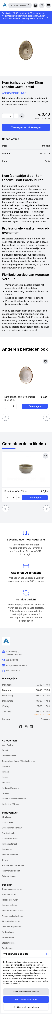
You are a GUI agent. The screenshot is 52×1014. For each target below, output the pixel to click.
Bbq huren (6, 817)
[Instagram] (26, 726)
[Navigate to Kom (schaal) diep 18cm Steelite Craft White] (26, 375)
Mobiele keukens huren (12, 910)
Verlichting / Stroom (10, 804)
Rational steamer (9, 876)
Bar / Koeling (7, 745)
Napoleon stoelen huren (12, 916)
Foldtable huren (9, 894)
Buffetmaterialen (9, 756)
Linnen (5, 777)
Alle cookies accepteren (26, 999)
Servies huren (8, 937)
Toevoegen (35, 406)
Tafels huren (7, 948)
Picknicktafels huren (11, 921)
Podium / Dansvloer (10, 788)
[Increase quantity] (15, 115)
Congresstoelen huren (12, 889)
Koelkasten (7, 849)
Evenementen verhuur (12, 828)
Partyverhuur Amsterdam (13, 865)
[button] (48, 5)
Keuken (5, 772)
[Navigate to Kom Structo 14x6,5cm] (26, 470)
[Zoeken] (28, 5)
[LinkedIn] (31, 726)
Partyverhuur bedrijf (11, 871)
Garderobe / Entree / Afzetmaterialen (18, 761)
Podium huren (8, 932)
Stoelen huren (8, 943)
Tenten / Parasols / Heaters (14, 799)
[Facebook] (20, 726)
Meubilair (6, 782)
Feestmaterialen (9, 833)
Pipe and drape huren (11, 927)
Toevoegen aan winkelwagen (26, 127)
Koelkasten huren (9, 905)
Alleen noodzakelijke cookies (26, 991)
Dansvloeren (7, 822)
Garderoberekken (10, 838)
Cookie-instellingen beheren (26, 1007)
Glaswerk (6, 766)
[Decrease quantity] (4, 115)
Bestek (5, 750)
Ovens (5, 860)
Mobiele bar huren (10, 854)
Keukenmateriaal (9, 844)
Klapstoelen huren (10, 900)
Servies (5, 793)
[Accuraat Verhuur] (4, 5)
